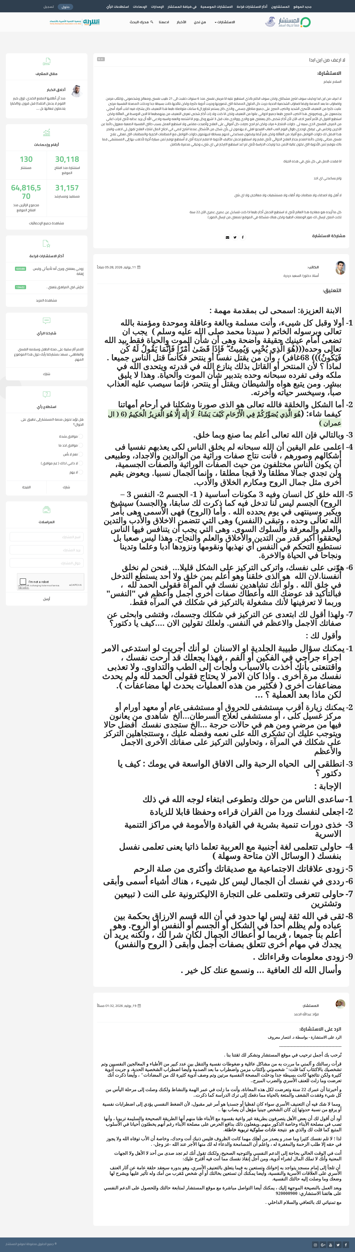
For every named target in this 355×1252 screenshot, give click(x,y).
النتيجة (26, 487)
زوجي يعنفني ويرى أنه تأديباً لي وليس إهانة (58, 271)
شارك (46, 374)
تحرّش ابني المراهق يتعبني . (65, 287)
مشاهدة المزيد (46, 300)
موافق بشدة (68, 436)
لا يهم (74, 472)
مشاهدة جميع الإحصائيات (46, 223)
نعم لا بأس (70, 454)
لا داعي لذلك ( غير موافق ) (59, 463)
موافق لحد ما (68, 445)
